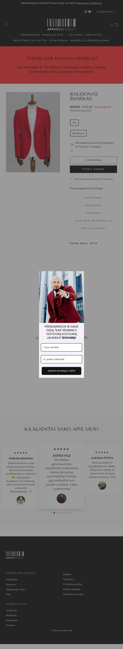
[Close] (80, 274)
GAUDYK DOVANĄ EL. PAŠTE (61, 370)
